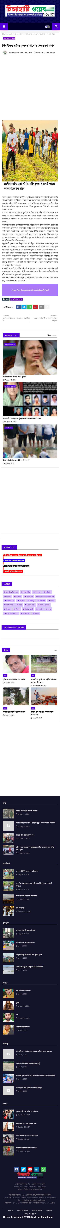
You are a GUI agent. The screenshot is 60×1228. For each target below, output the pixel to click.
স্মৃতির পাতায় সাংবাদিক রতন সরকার (14, 679)
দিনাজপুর (32, 600)
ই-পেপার (38, 592)
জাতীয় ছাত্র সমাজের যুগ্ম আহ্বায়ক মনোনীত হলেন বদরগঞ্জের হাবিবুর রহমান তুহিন (35, 848)
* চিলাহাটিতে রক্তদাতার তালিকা (14, 560)
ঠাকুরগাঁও (22, 600)
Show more (51, 335)
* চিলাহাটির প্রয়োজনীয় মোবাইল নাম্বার (16, 566)
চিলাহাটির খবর (10, 600)
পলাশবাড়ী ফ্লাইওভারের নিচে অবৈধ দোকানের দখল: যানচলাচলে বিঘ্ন (35, 1075)
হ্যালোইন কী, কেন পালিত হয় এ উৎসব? (27, 1111)
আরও (55, 650)
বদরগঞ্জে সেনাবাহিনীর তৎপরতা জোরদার (26, 810)
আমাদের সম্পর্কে (37, 1210)
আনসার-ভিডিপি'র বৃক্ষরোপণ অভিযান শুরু (27, 871)
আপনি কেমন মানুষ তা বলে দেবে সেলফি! (27, 1135)
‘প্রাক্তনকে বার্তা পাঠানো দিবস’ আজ (26, 1123)
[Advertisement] (30, 87)
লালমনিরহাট (26, 613)
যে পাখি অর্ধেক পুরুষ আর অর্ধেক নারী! (26, 1147)
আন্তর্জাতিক (26, 592)
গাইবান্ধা (18, 596)
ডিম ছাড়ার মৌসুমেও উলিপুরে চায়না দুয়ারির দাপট (29, 966)
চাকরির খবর (30, 596)
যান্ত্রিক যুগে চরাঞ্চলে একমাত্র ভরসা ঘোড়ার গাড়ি (42, 713)
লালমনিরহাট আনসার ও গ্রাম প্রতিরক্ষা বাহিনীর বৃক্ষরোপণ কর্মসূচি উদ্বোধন (34, 884)
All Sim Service (12, 592)
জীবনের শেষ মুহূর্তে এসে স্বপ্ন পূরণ (14, 711)
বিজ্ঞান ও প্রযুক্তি (44, 605)
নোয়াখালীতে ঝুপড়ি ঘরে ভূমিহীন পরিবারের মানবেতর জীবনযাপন (44, 680)
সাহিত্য (37, 613)
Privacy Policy (30, 1213)
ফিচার (20, 605)
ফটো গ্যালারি (9, 605)
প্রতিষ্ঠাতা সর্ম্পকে (22, 1210)
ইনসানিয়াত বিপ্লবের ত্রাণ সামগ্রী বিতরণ (16, 460)
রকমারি (40, 609)
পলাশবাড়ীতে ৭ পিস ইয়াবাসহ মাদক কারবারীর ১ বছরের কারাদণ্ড (34, 1051)
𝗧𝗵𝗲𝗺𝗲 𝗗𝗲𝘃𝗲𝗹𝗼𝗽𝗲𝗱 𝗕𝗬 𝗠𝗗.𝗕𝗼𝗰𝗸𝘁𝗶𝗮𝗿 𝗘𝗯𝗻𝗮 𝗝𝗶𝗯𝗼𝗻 (28, 1217)
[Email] (41, 307)
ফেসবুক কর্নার (30, 605)
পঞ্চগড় (52, 600)
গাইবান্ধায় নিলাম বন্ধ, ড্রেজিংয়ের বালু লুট (28, 1063)
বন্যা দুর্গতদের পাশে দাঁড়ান (23, 990)
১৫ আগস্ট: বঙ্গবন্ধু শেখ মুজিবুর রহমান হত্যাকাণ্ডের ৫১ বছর (22, 418)
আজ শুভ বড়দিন (20, 908)
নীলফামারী (42, 600)
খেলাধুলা (8, 596)
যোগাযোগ (49, 1210)
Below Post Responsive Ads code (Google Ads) (30, 290)
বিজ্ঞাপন (8, 609)
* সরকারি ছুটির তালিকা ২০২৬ (13, 571)
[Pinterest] (35, 307)
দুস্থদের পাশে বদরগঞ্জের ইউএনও (25, 835)
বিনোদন (18, 609)
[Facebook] (18, 307)
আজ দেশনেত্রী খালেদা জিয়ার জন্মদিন (14, 376)
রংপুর (49, 609)
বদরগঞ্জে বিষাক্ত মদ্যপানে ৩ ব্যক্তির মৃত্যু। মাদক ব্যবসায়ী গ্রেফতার (35, 823)
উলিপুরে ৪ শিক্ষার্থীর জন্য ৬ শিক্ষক (25, 930)
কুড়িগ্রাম (48, 592)
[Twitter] (24, 307)
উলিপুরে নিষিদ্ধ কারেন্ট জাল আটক (25, 942)
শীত (17, 1014)
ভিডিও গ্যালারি (29, 609)
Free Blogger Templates (38, 1221)
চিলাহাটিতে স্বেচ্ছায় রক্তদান (46, 596)
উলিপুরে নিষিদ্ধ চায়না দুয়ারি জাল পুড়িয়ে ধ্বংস (29, 954)
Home (5, 34)
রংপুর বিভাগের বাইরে (15, 34)
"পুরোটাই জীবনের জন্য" (23, 1026)
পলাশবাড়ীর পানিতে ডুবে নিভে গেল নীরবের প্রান (29, 1087)
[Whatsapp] (29, 307)
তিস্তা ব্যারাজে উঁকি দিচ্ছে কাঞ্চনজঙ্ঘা (26, 895)
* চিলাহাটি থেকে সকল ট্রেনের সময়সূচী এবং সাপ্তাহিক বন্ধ (22, 555)
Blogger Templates (25, 1220)
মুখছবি (17, 1002)
